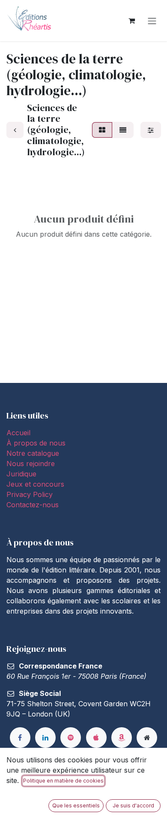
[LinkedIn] (45, 737)
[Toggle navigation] (152, 21)
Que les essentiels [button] (76, 805)
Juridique (21, 474)
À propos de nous (36, 443)
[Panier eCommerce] (131, 20)
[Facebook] (20, 737)
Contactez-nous (32, 504)
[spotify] (70, 737)
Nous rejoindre (30, 463)
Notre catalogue (32, 453)
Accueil (18, 432)
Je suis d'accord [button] (133, 805)
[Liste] (123, 130)
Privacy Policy (29, 494)
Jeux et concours (36, 484)
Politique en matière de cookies (63, 780)
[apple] (96, 737)
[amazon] (121, 737)
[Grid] (102, 130)
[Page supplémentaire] (147, 737)
